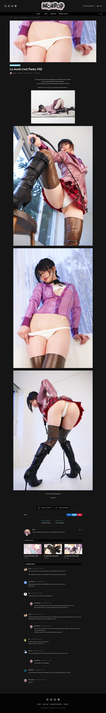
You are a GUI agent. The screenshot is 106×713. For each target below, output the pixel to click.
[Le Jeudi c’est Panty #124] (53, 549)
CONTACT (66, 704)
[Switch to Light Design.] (99, 13)
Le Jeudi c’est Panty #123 (71, 556)
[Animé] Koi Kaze (46, 522)
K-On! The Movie (60, 522)
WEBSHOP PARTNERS (56, 704)
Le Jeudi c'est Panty (15, 65)
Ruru (15, 73)
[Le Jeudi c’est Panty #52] (53, 41)
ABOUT (39, 704)
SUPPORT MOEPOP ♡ (89, 6)
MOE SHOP (46, 704)
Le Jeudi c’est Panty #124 (51, 556)
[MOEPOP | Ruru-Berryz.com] (53, 6)
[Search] (101, 14)
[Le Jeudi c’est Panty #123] (73, 549)
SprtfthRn (30, 670)
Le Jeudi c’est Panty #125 (31, 556)
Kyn (29, 593)
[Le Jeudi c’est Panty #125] (33, 549)
